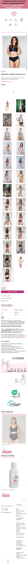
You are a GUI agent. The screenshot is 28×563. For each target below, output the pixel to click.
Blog (17, 509)
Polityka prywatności (20, 557)
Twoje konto (19, 540)
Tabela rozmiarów (20, 523)
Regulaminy (18, 556)
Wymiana (18, 530)
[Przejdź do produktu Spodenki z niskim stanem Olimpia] (21, 232)
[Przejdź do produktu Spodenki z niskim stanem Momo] (21, 204)
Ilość (2, 283)
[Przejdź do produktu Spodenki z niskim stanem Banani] (21, 190)
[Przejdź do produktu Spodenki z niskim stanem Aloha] (7, 190)
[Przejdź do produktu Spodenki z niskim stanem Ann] (21, 134)
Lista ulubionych (19, 544)
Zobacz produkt (6, 452)
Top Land (20, 334)
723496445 (5, 508)
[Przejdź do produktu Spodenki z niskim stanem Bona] (7, 232)
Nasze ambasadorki (20, 510)
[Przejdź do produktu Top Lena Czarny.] (14, 429)
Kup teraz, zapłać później (21, 555)
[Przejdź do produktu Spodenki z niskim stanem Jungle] (7, 119)
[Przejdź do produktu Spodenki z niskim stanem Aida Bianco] (21, 261)
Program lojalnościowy (21, 545)
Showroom (18, 512)
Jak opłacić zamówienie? (21, 528)
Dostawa (18, 529)
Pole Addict (3, 32)
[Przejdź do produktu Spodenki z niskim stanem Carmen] (7, 246)
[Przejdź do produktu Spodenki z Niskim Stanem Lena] (7, 275)
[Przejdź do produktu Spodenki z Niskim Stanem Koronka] (7, 105)
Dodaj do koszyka (12, 292)
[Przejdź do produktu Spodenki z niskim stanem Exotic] (7, 261)
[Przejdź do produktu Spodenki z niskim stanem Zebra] (21, 246)
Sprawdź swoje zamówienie (19, 542)
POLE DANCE (9, 32)
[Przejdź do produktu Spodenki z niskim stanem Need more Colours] (7, 176)
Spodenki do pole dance (17, 32)
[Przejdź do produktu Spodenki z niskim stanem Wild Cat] (7, 148)
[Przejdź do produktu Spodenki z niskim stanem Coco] (7, 218)
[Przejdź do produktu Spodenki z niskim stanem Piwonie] (21, 148)
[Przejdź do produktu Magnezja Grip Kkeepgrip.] (14, 474)
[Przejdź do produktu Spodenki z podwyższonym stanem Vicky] (21, 119)
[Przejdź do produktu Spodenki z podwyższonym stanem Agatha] (7, 134)
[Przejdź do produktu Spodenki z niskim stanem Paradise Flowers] (21, 162)
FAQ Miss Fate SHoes (20, 527)
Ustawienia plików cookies (20, 553)
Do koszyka (5, 495)
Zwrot (17, 532)
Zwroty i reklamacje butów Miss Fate (20, 534)
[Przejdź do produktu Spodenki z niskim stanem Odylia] (7, 204)
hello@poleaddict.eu (7, 512)
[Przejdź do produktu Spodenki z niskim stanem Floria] (21, 176)
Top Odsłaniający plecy (18, 337)
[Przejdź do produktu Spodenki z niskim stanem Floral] (21, 105)
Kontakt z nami (19, 516)
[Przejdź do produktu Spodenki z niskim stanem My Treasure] (7, 162)
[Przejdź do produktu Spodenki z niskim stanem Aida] (21, 218)
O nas (17, 508)
